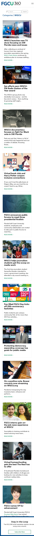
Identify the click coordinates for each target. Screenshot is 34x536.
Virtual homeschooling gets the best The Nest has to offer (17, 464)
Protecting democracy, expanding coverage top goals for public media (16, 348)
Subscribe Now (20, 532)
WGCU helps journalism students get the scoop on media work (17, 263)
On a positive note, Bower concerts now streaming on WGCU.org (16, 383)
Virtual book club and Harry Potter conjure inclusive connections (14, 176)
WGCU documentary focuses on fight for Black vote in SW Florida (16, 132)
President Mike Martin (11, 514)
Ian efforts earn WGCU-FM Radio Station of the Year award (15, 88)
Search (25, 11)
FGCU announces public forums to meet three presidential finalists (16, 217)
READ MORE (8, 60)
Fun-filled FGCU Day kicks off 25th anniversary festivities (16, 306)
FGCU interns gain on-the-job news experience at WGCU (16, 425)
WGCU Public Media (10, 55)
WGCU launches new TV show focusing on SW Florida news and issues (16, 43)
